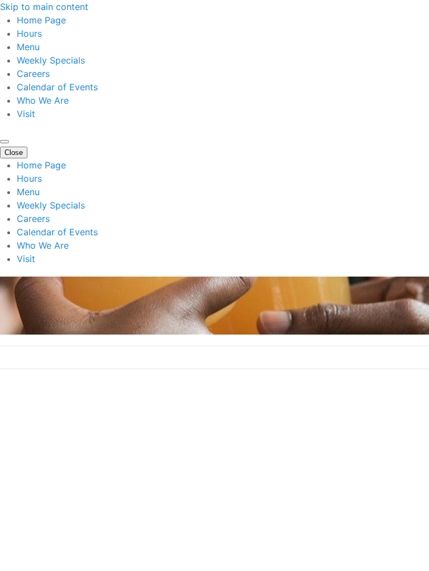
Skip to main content (44, 6)
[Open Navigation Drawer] (4, 141)
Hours (29, 33)
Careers (33, 73)
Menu (28, 46)
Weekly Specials (51, 60)
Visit (26, 113)
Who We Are (43, 100)
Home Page (41, 20)
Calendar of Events (57, 87)
